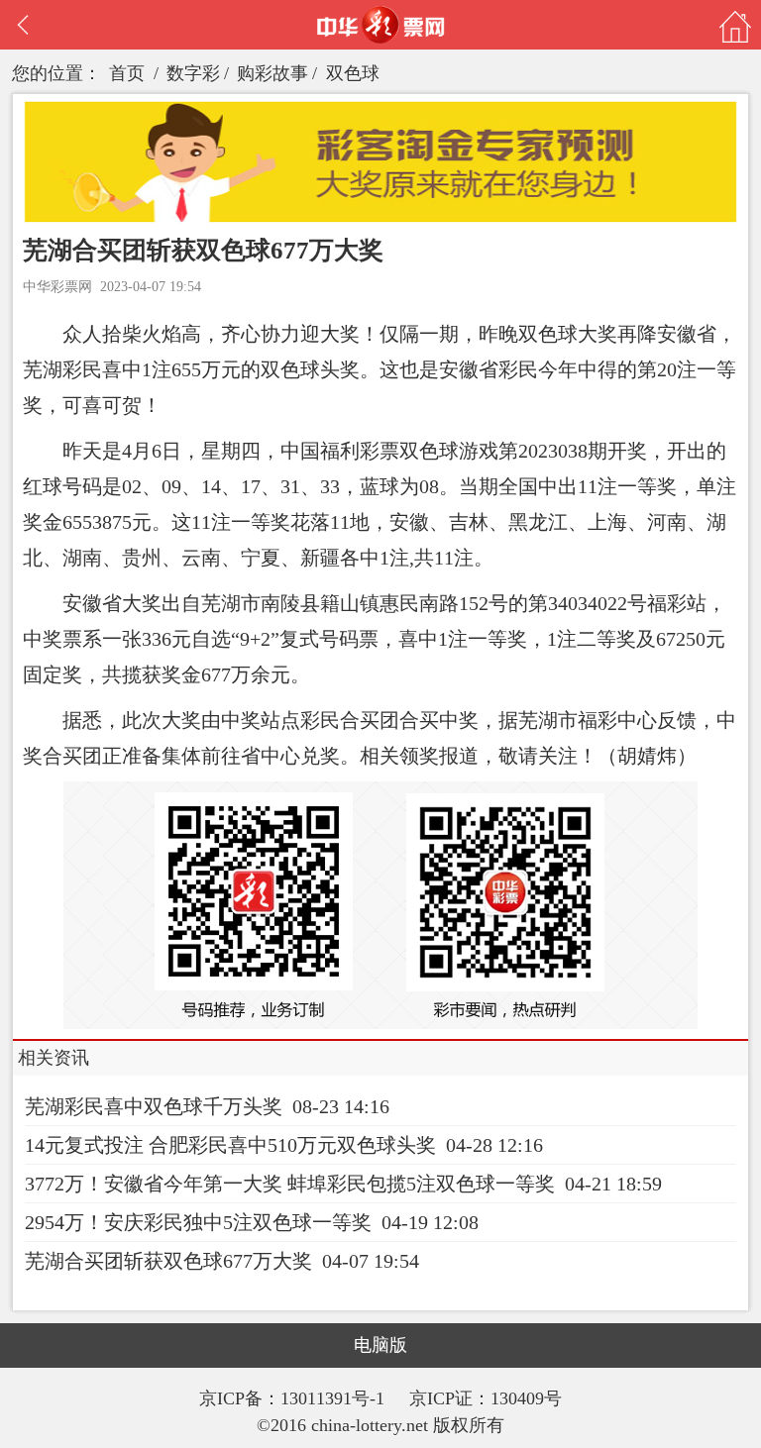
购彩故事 (272, 73)
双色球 (353, 73)
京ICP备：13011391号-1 (294, 1398)
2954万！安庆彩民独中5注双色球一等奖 (198, 1222)
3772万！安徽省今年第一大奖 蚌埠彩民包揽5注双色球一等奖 (290, 1183)
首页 (127, 73)
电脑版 (380, 1345)
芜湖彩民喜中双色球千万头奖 (153, 1106)
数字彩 (193, 73)
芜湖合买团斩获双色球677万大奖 (168, 1261)
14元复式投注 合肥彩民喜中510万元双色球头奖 (230, 1145)
